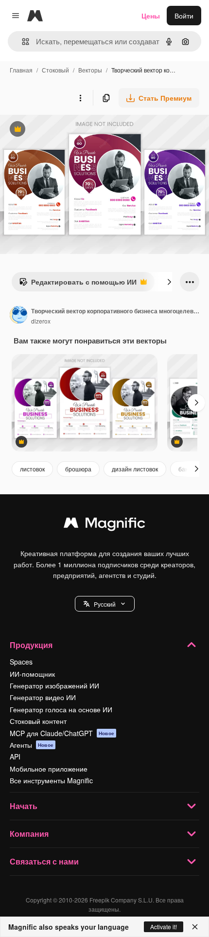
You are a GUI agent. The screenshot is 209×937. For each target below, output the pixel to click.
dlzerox (41, 321)
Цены (150, 15)
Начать (23, 805)
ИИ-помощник (32, 674)
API (15, 756)
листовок (32, 469)
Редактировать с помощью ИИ (78, 284)
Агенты (31, 745)
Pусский (105, 604)
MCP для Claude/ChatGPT (62, 733)
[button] (105, 604)
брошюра (78, 469)
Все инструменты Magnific (51, 780)
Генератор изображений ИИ (54, 685)
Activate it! (163, 926)
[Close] (195, 927)
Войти (183, 15)
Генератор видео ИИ (43, 697)
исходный (65, 130)
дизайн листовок (135, 469)
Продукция (31, 644)
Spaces (21, 662)
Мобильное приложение (48, 769)
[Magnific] (104, 525)
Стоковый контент (38, 721)
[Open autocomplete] (21, 41)
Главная (21, 70)
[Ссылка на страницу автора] (18, 315)
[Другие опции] (80, 98)
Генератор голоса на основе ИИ (61, 709)
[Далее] (169, 281)
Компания (29, 833)
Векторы (90, 70)
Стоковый (55, 70)
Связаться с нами (44, 861)
